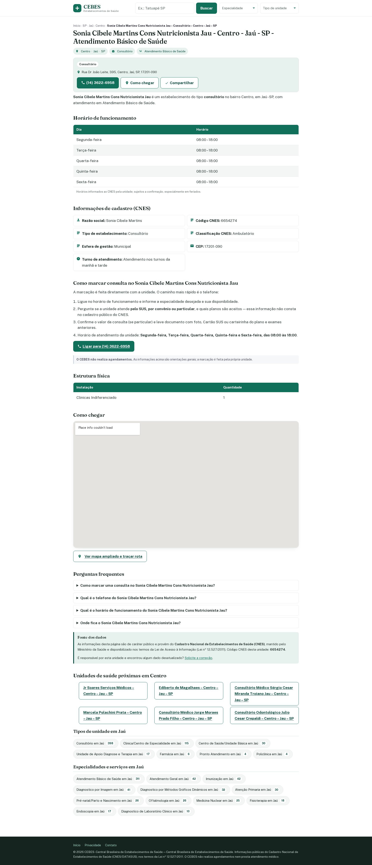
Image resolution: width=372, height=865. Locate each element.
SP (85, 25)
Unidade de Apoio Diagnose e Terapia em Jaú (113, 754)
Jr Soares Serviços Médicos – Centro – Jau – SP (108, 691)
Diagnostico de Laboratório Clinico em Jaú (155, 811)
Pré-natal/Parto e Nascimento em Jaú (107, 800)
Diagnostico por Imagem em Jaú (103, 789)
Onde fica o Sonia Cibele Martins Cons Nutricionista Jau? (130, 623)
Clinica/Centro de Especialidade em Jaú (156, 743)
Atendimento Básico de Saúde (165, 51)
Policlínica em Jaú (272, 754)
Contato (111, 845)
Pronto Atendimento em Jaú (223, 754)
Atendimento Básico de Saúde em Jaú (108, 779)
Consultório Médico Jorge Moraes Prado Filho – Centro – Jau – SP (188, 715)
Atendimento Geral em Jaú (173, 779)
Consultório (125, 51)
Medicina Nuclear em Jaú (218, 800)
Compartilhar (182, 83)
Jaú (91, 25)
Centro (100, 25)
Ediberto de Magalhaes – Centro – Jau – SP (188, 691)
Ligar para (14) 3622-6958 (106, 346)
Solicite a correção (198, 658)
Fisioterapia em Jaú (267, 800)
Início (77, 25)
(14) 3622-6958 (100, 82)
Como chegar (142, 83)
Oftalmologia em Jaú (167, 800)
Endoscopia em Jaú (93, 811)
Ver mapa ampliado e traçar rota (113, 556)
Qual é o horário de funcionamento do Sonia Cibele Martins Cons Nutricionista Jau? (153, 610)
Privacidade (93, 845)
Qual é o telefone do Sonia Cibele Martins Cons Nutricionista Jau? (138, 598)
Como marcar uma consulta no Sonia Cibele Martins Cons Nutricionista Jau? (147, 585)
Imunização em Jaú (223, 779)
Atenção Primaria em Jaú (256, 789)
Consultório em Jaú (94, 743)
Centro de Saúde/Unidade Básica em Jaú (232, 743)
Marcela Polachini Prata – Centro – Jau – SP (112, 715)
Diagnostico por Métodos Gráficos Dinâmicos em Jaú (182, 789)
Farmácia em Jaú (174, 754)
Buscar (206, 8)
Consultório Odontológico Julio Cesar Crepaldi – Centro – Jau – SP (264, 715)
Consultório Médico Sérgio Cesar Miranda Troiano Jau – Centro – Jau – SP (264, 694)
